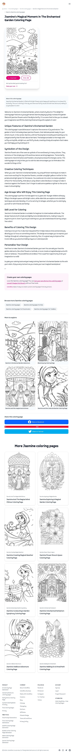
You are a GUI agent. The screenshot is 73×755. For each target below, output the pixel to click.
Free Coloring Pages (13, 8)
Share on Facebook (38, 422)
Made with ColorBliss (26, 694)
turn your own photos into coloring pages (47, 281)
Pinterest (41, 691)
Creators (22, 697)
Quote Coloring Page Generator (8, 741)
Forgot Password (60, 694)
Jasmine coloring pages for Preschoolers (18, 309)
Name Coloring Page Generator (8, 736)
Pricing (4, 711)
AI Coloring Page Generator (7, 689)
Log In (57, 691)
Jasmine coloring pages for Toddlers (45, 309)
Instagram (41, 694)
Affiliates (23, 712)
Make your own (10, 86)
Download (13, 78)
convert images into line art (16, 283)
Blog (21, 700)
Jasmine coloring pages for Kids (33, 305)
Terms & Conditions (26, 718)
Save (37, 426)
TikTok (40, 700)
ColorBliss (10, 287)
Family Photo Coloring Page (8, 699)
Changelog (23, 706)
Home (5, 8)
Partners (22, 709)
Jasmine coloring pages (25, 8)
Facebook (40, 688)
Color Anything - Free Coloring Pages (61, 702)
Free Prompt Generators (9, 717)
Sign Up (57, 688)
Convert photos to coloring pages (7, 694)
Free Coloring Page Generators (7, 721)
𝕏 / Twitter (41, 697)
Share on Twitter (37, 431)
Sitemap (22, 703)
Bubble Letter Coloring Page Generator (9, 731)
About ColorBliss (25, 688)
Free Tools (5, 714)
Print (24, 78)
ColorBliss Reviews (25, 691)
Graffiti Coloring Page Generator (8, 726)
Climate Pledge (24, 715)
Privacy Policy (24, 721)
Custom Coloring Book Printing (8, 703)
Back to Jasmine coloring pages (15, 12)
